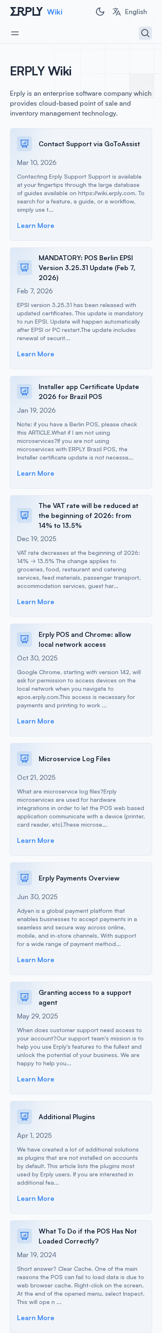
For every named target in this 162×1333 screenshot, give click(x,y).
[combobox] (129, 12)
